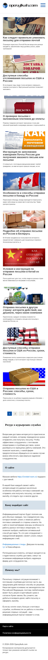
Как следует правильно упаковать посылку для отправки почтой (24, 39)
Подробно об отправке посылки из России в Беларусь (22, 232)
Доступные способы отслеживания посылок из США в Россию (23, 78)
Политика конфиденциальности (17, 633)
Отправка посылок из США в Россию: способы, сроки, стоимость (20, 391)
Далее (36, 414)
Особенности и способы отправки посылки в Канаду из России (24, 194)
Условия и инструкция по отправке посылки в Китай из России (21, 272)
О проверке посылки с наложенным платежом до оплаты (24, 117)
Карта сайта (8, 626)
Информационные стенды (14, 544)
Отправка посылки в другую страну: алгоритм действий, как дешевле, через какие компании (22, 310)
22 (28, 414)
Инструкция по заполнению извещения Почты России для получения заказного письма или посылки (23, 155)
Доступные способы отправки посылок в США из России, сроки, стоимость (24, 351)
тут (4, 547)
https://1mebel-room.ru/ (27, 477)
